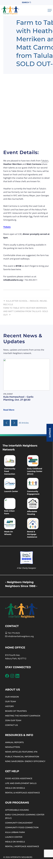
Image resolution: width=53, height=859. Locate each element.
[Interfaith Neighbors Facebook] (7, 676)
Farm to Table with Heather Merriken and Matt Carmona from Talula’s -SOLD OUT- (25, 311)
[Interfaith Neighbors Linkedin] (17, 676)
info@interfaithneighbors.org (21, 636)
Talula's (44, 160)
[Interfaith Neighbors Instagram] (12, 676)
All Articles (24, 422)
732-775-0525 (13, 633)
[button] (6, 423)
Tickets (7, 227)
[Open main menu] (50, 10)
